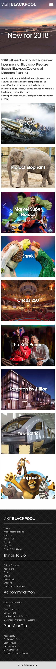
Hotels (7, 605)
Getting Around (11, 649)
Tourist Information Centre (16, 653)
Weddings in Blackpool (14, 531)
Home (7, 528)
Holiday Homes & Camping (16, 616)
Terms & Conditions (13, 549)
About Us (8, 535)
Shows (7, 575)
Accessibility (9, 635)
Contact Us (9, 538)
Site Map (8, 542)
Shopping (8, 582)
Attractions (9, 568)
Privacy (7, 545)
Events (7, 572)
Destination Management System (19, 619)
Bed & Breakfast (11, 609)
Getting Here (10, 646)
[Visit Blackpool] (18, 4)
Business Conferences (14, 639)
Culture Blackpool (12, 565)
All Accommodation (13, 602)
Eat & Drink (9, 579)
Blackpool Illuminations (14, 586)
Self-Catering (10, 612)
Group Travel (10, 642)
